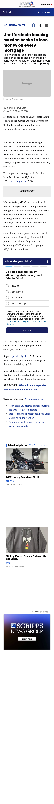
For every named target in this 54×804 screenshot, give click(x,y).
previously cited (20, 356)
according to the (19, 181)
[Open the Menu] (4, 4)
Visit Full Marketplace (38, 445)
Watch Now (46, 4)
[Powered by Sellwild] (44, 612)
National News (14, 24)
